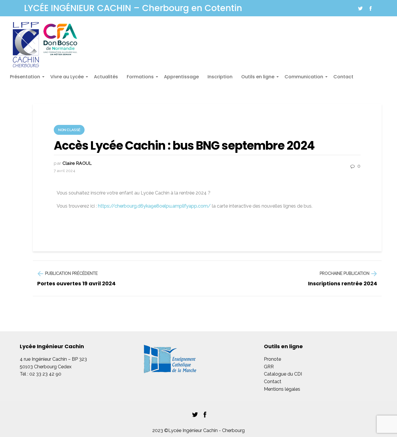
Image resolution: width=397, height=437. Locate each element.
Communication (305, 78)
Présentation (26, 78)
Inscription (220, 76)
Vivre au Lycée (67, 78)
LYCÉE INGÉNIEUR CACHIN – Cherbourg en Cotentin (133, 8)
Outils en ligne (258, 78)
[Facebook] (370, 8)
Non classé (69, 130)
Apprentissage (181, 76)
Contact (343, 76)
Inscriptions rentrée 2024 (342, 283)
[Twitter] (360, 8)
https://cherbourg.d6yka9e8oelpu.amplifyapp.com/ (154, 206)
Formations (141, 78)
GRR (269, 366)
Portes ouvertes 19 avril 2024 (76, 283)
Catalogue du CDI (283, 374)
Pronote (272, 359)
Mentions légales (282, 389)
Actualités (106, 76)
